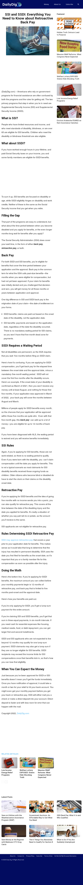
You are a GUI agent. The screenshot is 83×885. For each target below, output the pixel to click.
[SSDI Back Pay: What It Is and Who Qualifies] (69, 806)
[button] (78, 4)
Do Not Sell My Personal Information (65, 856)
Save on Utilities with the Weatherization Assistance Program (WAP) (13, 817)
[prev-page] (3, 781)
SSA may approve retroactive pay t (18, 539)
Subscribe (69, 4)
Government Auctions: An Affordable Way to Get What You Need (40, 817)
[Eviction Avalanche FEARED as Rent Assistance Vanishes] (69, 112)
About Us (57, 4)
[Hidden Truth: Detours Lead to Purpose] (69, 24)
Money (46, 4)
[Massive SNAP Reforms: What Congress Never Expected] (46, 762)
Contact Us (21, 856)
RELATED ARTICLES (10, 754)
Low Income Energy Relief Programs (7, 772)
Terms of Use (48, 856)
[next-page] (6, 781)
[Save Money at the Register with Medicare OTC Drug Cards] (14, 831)
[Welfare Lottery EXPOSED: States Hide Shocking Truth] (28, 762)
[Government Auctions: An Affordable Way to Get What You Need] (41, 806)
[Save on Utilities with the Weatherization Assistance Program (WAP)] (14, 806)
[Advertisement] (28, 72)
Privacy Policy (30, 856)
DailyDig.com (23, 713)
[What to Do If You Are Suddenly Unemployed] (69, 831)
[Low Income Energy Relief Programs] (9, 762)
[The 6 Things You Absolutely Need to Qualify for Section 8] (41, 831)
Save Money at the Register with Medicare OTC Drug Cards (13, 842)
